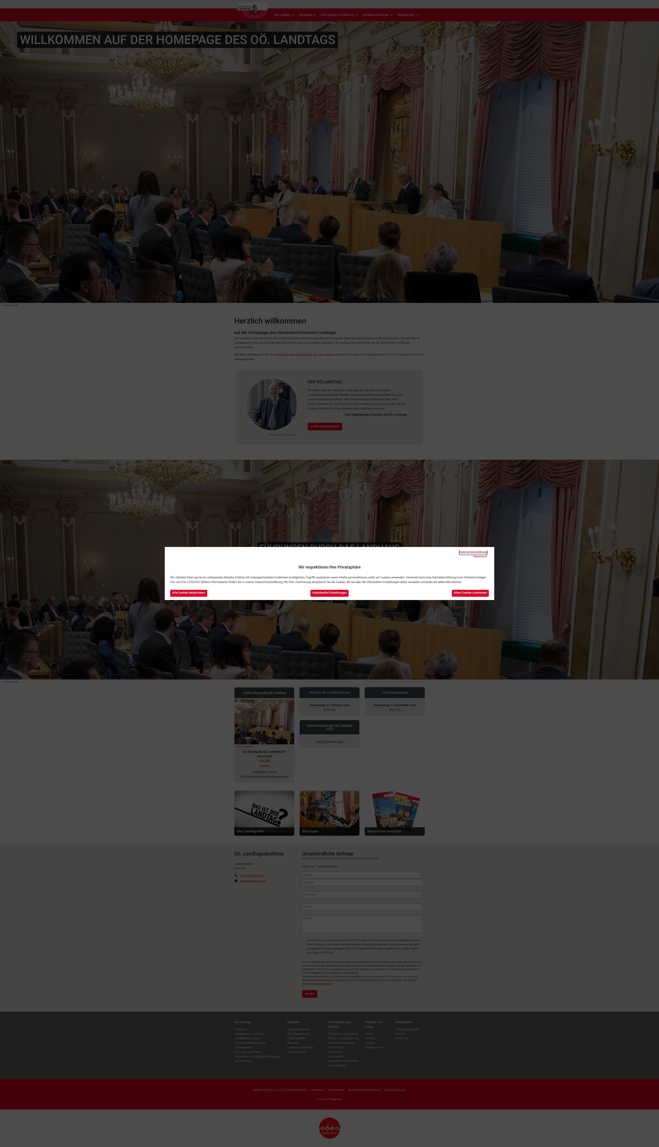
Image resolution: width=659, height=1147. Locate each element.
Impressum (480, 556)
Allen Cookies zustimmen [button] (470, 592)
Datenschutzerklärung (473, 552)
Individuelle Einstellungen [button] (329, 592)
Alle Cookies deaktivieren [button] (188, 592)
